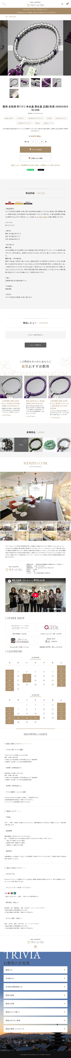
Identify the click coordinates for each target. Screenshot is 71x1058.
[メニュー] (4, 4)
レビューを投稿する (35, 345)
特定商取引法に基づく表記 (30, 165)
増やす (42, 142)
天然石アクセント (61, 118)
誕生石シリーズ (48, 123)
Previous (10, 47)
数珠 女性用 (13, 16)
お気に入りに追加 (36, 158)
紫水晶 (38, 123)
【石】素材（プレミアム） (24, 123)
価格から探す (9, 118)
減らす (33, 142)
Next (60, 47)
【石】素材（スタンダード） (35, 118)
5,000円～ (20, 118)
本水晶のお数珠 (42, 217)
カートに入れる (37, 150)
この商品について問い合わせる (50, 165)
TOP (6, 16)
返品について (15, 165)
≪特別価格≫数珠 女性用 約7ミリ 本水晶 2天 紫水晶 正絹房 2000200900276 (11, 403)
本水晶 (49, 118)
